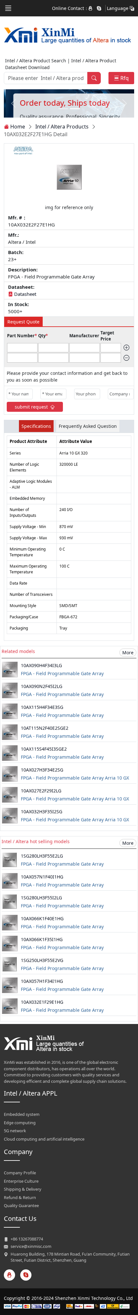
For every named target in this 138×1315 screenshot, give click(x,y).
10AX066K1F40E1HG (42, 918)
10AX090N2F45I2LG (41, 686)
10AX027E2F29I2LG (41, 791)
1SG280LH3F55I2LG (41, 898)
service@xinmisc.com (31, 1246)
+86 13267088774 (27, 1239)
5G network (15, 1131)
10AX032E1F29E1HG (42, 1002)
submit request (31, 407)
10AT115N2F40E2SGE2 (44, 728)
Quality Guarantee (21, 1205)
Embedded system (21, 1114)
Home (17, 126)
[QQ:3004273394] (91, 8)
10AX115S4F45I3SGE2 (44, 749)
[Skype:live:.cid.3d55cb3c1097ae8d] (99, 8)
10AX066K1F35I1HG (42, 939)
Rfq (124, 78)
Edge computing (20, 1122)
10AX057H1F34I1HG (42, 981)
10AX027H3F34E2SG (42, 770)
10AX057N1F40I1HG (42, 877)
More (128, 652)
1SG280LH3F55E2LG (42, 856)
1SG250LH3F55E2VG (42, 960)
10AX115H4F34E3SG (42, 707)
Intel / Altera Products (62, 126)
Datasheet (25, 294)
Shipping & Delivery (22, 1189)
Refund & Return (20, 1197)
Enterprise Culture (21, 1181)
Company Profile (20, 1173)
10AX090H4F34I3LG (41, 665)
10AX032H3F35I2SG (41, 811)
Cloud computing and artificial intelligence (44, 1139)
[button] (8, 8)
